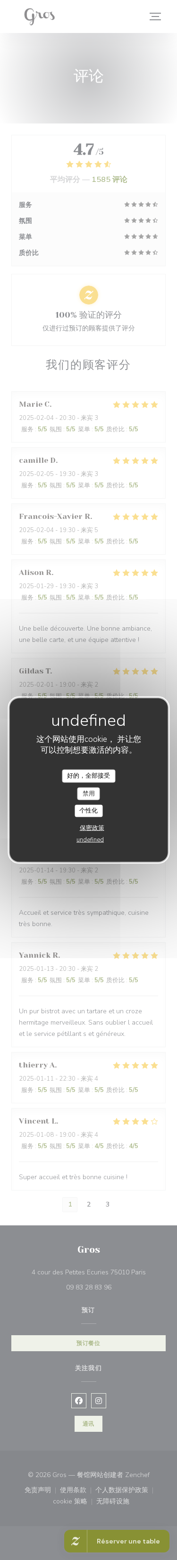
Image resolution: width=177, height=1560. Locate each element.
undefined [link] (90, 839)
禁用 (89, 793)
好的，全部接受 (88, 776)
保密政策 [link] (92, 827)
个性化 (88, 810)
